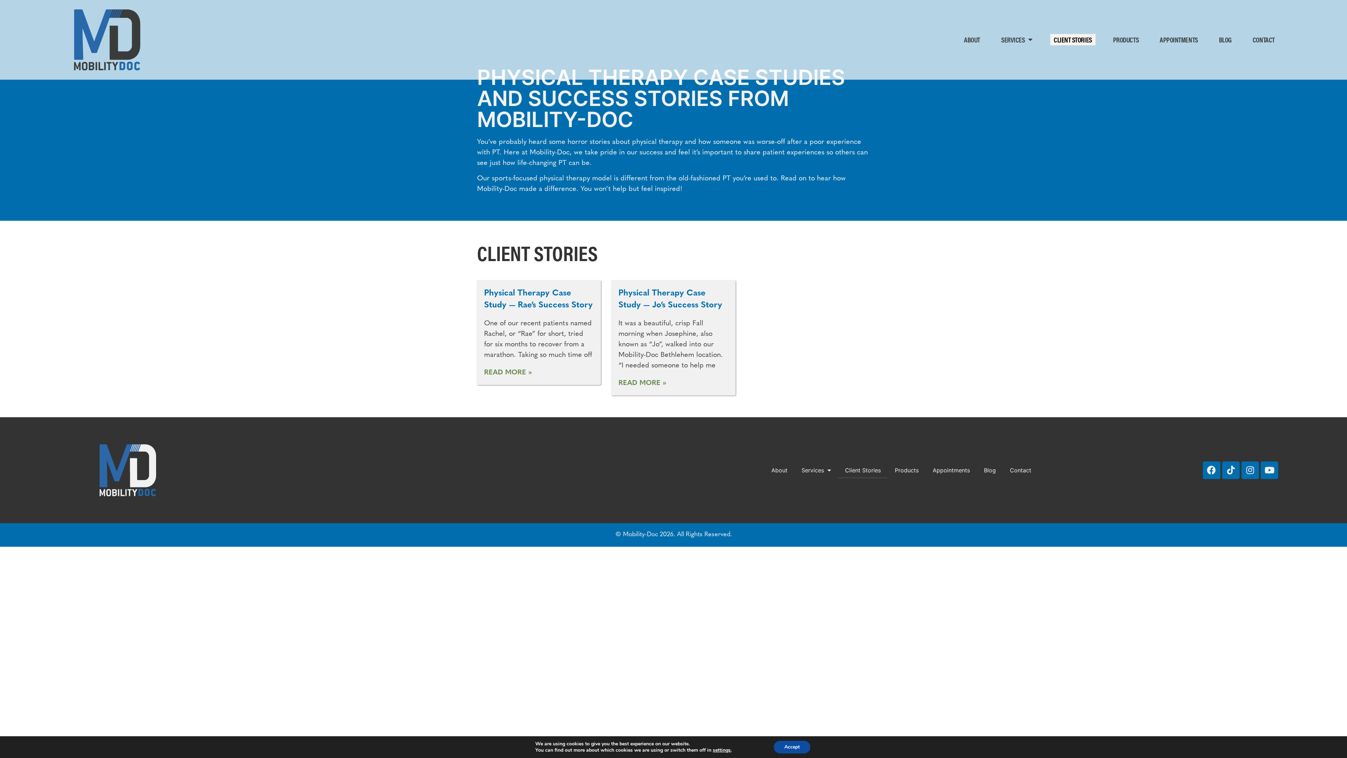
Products (1126, 39)
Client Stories (1073, 39)
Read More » (508, 372)
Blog (1225, 39)
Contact (1264, 39)
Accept (792, 747)
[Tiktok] (1231, 470)
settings (722, 750)
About (972, 39)
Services (1013, 39)
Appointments (1179, 39)
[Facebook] (1211, 470)
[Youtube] (1269, 470)
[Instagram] (1250, 470)
